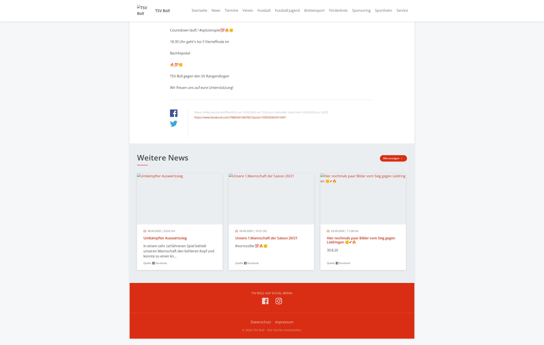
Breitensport (314, 10)
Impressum (284, 322)
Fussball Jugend (287, 10)
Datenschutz (261, 322)
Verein (248, 10)
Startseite (199, 10)
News (216, 10)
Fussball (264, 10)
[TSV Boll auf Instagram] (279, 301)
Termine (231, 10)
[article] (179, 221)
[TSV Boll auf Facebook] (265, 301)
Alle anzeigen (391, 158)
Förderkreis (338, 10)
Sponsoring (361, 10)
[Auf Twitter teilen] (173, 124)
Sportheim (383, 10)
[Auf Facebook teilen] (173, 113)
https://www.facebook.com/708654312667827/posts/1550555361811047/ (240, 117)
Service (402, 10)
